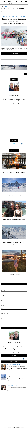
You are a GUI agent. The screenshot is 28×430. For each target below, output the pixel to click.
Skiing (12, 16)
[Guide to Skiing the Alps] (14, 185)
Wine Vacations (4, 321)
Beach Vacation (4, 287)
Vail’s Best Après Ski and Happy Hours (14, 172)
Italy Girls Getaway (14, 274)
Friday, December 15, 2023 (20, 23)
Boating (2, 292)
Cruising (2, 295)
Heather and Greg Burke (8, 23)
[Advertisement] (14, 123)
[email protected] (15, 100)
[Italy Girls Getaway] (14, 261)
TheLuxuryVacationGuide (12, 1)
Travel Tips (22, 16)
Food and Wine (6, 16)
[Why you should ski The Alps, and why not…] (14, 232)
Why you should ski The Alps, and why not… (14, 243)
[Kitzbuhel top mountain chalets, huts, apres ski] (14, 36)
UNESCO (2, 318)
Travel (16, 16)
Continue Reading (14, 53)
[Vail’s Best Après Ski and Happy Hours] (14, 161)
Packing (2, 300)
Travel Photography (5, 313)
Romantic (2, 305)
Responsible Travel (4, 303)
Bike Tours (3, 290)
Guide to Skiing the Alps (14, 195)
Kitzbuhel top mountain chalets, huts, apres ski (14, 20)
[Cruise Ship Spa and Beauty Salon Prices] (14, 209)
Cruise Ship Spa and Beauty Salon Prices (14, 219)
